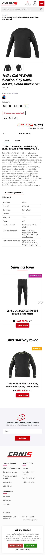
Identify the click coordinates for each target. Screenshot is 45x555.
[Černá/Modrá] (4, 97)
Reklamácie (7, 482)
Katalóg (25, 468)
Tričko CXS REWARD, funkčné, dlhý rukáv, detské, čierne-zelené (22, 385)
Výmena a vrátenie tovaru (10, 477)
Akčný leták (7, 486)
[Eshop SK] (9, 3)
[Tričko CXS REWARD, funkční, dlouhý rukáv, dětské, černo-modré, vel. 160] (22, 43)
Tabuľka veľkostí (28, 478)
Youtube (6, 504)
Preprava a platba (10, 472)
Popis (7, 140)
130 (10, 106)
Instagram (7, 500)
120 (4, 106)
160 (26, 106)
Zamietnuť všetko (15, 545)
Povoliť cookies (31, 545)
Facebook (7, 496)
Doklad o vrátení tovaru (28, 473)
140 (15, 106)
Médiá (17, 141)
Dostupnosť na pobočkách (14, 113)
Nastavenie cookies (22, 550)
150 (21, 106)
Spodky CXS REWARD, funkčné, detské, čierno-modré (22, 312)
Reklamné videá (28, 482)
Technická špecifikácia (14, 192)
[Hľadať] (41, 9)
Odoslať (22, 438)
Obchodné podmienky (11, 468)
